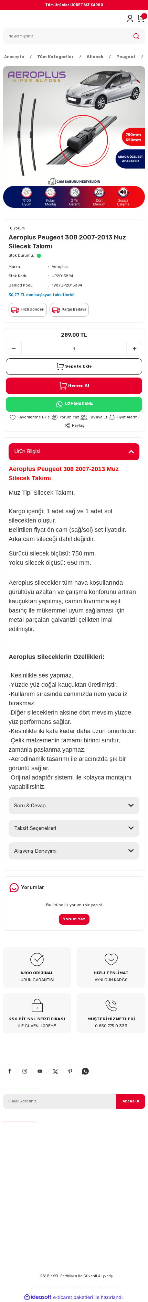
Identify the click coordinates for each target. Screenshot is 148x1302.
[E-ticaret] (73, 1297)
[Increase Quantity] (134, 349)
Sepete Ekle (78, 366)
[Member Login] (130, 18)
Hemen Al (78, 385)
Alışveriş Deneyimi (35, 851)
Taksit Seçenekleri (35, 828)
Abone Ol (131, 1101)
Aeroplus (59, 267)
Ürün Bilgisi (27, 451)
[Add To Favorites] (29, 417)
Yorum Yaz (74, 919)
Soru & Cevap (30, 805)
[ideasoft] (38, 1297)
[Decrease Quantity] (14, 349)
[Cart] (141, 18)
